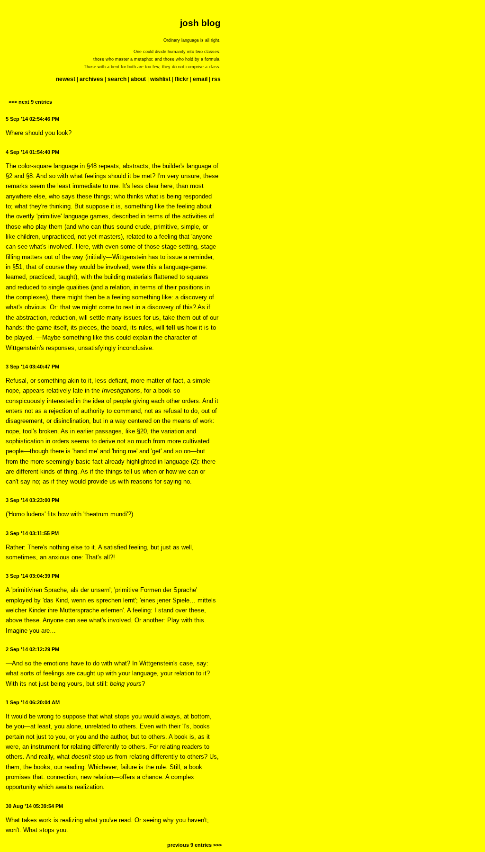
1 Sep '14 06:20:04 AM (33, 702)
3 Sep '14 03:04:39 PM (32, 576)
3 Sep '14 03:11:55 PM (32, 533)
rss (216, 79)
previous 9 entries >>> (194, 845)
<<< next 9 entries (30, 102)
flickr (182, 79)
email (200, 79)
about (138, 79)
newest (65, 79)
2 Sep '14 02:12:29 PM (32, 649)
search (117, 79)
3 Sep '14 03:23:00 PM (32, 500)
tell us (175, 327)
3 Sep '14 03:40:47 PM (32, 366)
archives (91, 79)
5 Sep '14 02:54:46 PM (32, 119)
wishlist (160, 79)
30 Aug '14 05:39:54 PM (34, 806)
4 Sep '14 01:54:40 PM (32, 152)
